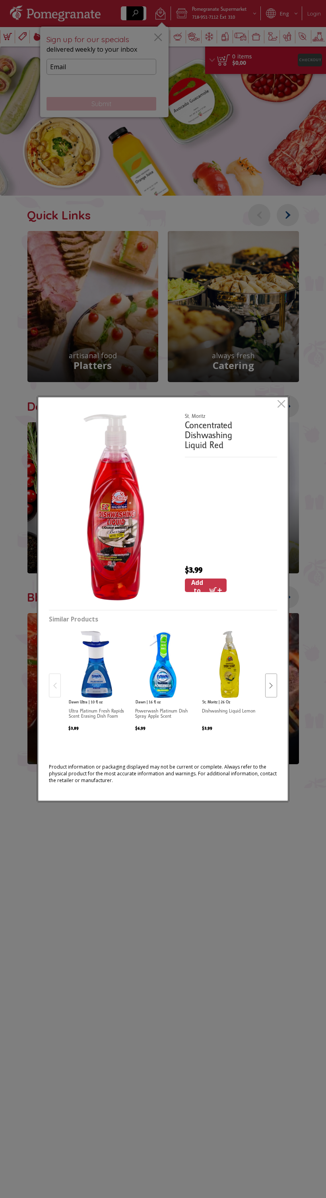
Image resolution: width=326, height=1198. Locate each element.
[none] (96, 677)
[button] (114, 507)
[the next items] (271, 685)
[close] (281, 405)
